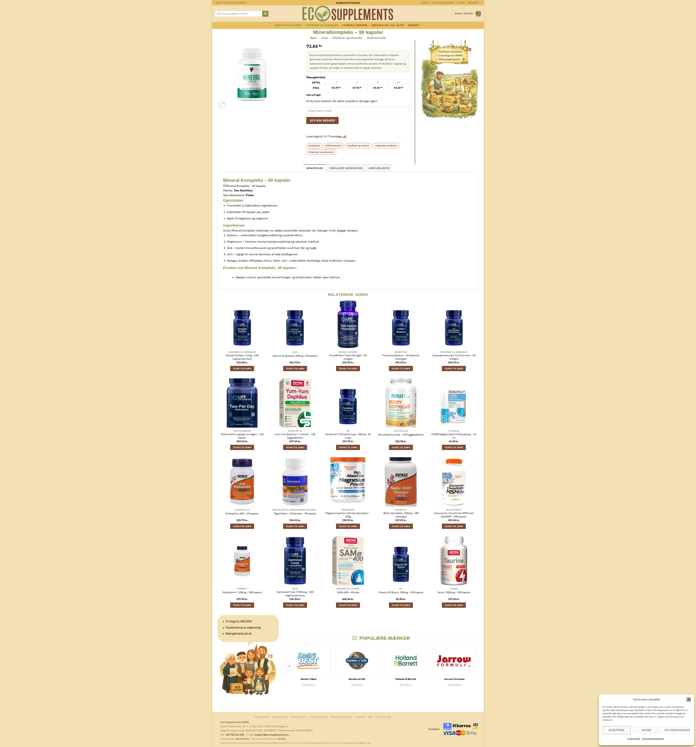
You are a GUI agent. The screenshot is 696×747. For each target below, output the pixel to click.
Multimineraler (376, 38)
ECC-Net (281, 739)
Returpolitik (280, 716)
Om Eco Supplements (443, 2)
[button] (689, 699)
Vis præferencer (677, 730)
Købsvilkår (473, 2)
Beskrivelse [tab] (314, 168)
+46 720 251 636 (234, 734)
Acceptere (616, 730)
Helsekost (314, 145)
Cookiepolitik (633, 738)
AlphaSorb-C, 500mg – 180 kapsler (242, 592)
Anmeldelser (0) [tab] (379, 168)
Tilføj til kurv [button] (242, 368)
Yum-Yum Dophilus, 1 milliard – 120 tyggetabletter (295, 436)
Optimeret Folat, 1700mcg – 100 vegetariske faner (295, 593)
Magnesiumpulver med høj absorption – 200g (348, 514)
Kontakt (461, 2)
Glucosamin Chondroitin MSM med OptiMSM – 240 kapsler (454, 514)
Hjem (313, 38)
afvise (646, 730)
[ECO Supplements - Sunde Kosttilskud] (348, 13)
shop (324, 38)
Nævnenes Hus (243, 739)
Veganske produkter (386, 145)
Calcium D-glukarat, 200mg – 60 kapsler (295, 355)
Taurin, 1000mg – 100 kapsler (454, 592)
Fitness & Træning (354, 25)
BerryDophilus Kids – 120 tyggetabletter (401, 434)
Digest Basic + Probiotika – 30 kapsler (295, 513)
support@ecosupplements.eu (272, 734)
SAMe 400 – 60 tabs (348, 592)
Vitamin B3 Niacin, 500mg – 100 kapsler (401, 592)
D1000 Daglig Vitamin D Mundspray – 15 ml (453, 436)
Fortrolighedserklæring (653, 738)
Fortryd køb (383, 716)
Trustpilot (433, 729)
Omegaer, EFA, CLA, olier (388, 25)
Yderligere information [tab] (345, 168)
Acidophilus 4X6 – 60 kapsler (242, 513)
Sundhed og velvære (288, 25)
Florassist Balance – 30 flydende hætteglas (400, 357)
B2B (370, 716)
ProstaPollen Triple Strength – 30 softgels (348, 357)
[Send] (265, 14)
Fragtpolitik (299, 716)
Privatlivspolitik (341, 716)
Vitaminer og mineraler (322, 25)
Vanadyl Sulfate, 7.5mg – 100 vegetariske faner (242, 357)
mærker (425, 2)
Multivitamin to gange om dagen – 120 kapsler (242, 436)
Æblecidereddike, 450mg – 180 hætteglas (401, 514)
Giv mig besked (322, 120)
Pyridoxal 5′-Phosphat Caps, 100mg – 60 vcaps (348, 436)
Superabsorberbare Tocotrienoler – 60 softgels (454, 357)
